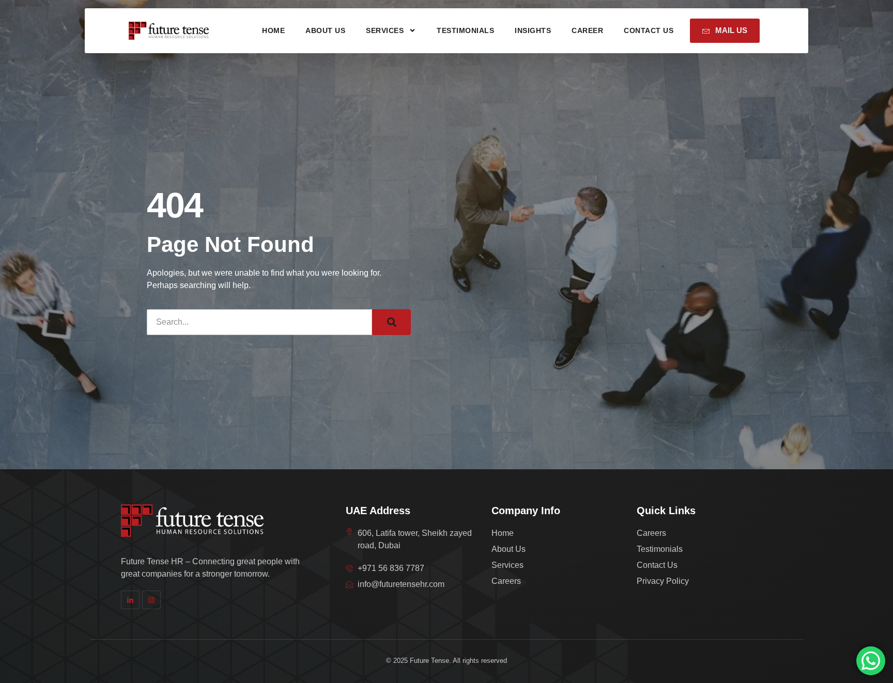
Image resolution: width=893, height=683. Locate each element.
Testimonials (465, 30)
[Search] (391, 322)
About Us (325, 30)
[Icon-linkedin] (130, 600)
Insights (533, 30)
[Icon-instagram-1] (151, 600)
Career (587, 30)
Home (273, 30)
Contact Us (648, 30)
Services (385, 30)
